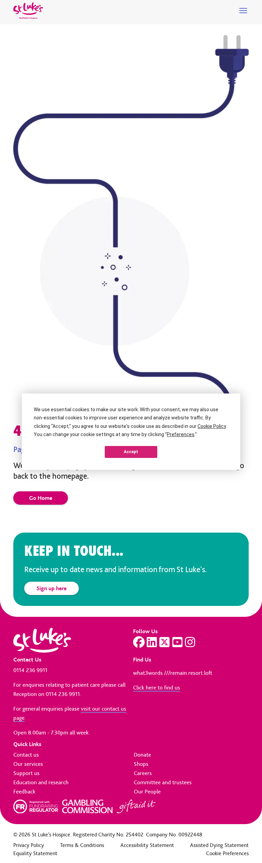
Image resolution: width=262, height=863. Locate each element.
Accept (131, 451)
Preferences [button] (180, 434)
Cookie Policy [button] (212, 426)
